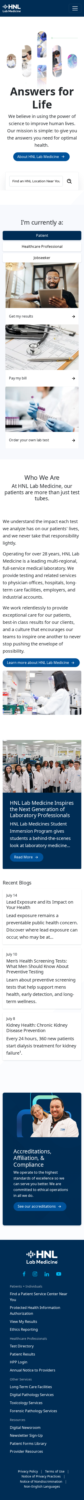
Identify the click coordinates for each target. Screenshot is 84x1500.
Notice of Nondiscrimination (41, 1481)
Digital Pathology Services (32, 1394)
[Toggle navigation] (75, 8)
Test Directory (22, 1346)
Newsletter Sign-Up (26, 1435)
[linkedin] (46, 1274)
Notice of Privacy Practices (41, 1476)
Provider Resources (26, 1451)
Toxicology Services (26, 1402)
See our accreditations (37, 1206)
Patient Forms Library (28, 1443)
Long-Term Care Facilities (31, 1386)
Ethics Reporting (24, 1329)
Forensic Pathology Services (33, 1410)
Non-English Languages (42, 1486)
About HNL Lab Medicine (38, 156)
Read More (23, 857)
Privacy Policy (28, 1471)
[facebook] (24, 1274)
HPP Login (18, 1362)
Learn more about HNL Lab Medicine (38, 662)
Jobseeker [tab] (42, 257)
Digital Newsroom (25, 1427)
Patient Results (22, 1354)
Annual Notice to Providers (32, 1370)
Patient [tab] (42, 235)
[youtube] (58, 1274)
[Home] (42, 1260)
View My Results (23, 1321)
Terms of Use (55, 1471)
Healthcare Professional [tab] (42, 246)
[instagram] (35, 1274)
